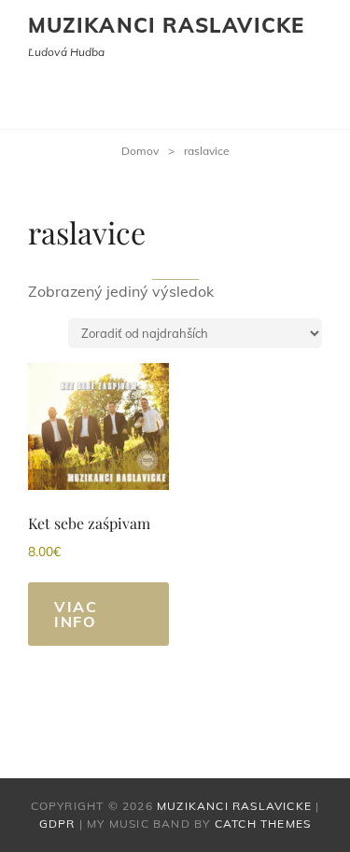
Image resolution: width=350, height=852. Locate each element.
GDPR (57, 824)
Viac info (75, 614)
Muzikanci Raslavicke (166, 25)
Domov (140, 151)
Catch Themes (263, 824)
